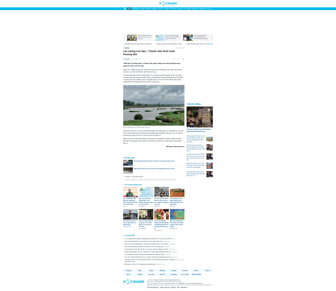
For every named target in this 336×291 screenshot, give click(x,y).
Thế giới (142, 8)
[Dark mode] (208, 8)
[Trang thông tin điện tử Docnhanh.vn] (168, 3)
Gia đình (166, 8)
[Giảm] (133, 59)
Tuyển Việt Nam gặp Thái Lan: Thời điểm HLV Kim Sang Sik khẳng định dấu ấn (151, 252)
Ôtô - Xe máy (187, 8)
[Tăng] (139, 59)
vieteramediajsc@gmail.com (196, 283)
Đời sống (195, 8)
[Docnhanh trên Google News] (126, 59)
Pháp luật (135, 8)
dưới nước (128, 176)
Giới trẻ (179, 8)
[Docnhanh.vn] (133, 282)
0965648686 (181, 283)
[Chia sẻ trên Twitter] (177, 59)
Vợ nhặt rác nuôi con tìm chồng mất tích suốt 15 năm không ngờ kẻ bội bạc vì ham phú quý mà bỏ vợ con (154, 260)
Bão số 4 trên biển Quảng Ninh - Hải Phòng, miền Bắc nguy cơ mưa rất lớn (150, 244)
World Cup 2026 (196, 274)
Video (139, 270)
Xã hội (129, 8)
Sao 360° (154, 8)
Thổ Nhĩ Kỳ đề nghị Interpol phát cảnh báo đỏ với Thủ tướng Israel (147, 246)
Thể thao (173, 8)
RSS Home (184, 287)
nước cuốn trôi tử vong (137, 176)
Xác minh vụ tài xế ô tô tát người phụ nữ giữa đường (144, 264)
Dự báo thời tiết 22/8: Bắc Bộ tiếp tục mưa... (151, 44)
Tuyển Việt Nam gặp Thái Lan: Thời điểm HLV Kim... (184, 44)
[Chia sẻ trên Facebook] (174, 59)
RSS (178, 287)
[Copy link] (180, 59)
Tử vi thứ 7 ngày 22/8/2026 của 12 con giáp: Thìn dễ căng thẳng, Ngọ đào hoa (151, 257)
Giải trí (160, 8)
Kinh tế (148, 8)
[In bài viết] (183, 59)
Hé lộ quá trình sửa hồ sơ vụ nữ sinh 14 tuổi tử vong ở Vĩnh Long (147, 241)
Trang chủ (129, 270)
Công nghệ (202, 8)
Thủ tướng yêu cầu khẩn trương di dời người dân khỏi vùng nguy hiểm (148, 254)
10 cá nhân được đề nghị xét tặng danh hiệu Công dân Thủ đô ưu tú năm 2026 (150, 239)
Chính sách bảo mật (153, 287)
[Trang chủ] (125, 8)
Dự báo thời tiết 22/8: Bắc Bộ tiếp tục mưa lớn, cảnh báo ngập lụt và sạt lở (150, 249)
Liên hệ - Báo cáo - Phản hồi (168, 287)
